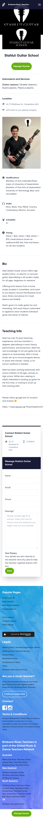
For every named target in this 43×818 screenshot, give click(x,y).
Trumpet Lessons (9, 621)
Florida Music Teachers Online (14, 791)
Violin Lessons (8, 617)
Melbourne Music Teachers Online (16, 760)
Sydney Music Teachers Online (15, 762)
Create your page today (14, 694)
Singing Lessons (9, 609)
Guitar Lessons (8, 598)
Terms (4, 666)
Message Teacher (21, 66)
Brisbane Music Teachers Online (15, 765)
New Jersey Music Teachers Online (16, 794)
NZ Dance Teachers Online (13, 775)
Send (9, 571)
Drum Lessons (8, 602)
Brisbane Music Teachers (18, 5)
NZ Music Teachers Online (13, 773)
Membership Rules (10, 659)
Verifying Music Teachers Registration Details (21, 647)
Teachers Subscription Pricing (14, 670)
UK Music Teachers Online (13, 804)
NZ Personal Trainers (10, 778)
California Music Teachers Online (16, 786)
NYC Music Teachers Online (13, 797)
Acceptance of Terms (11, 662)
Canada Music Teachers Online (15, 788)
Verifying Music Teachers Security (16, 651)
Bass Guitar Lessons (10, 605)
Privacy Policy (8, 655)
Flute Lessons (7, 625)
